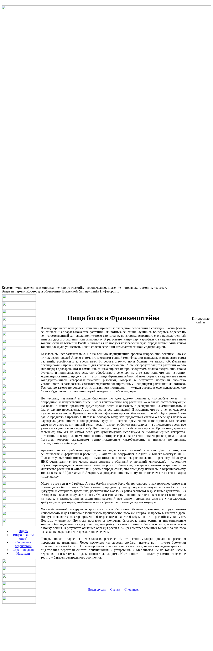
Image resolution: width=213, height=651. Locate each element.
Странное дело (23, 550)
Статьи (115, 589)
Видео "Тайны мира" (23, 536)
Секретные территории (23, 544)
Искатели (23, 553)
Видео (23, 531)
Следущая (131, 589)
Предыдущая (97, 589)
